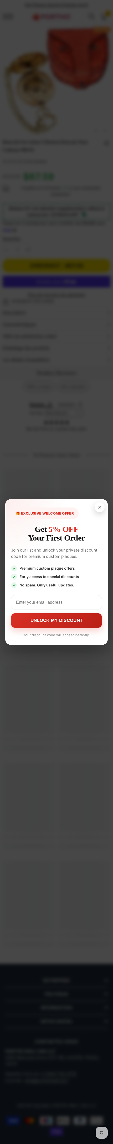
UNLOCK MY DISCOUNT (56, 620)
